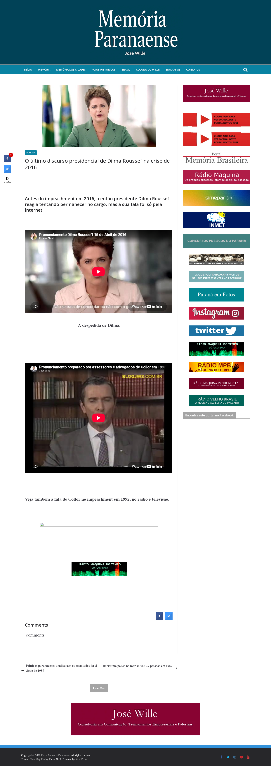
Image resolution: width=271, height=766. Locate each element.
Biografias (173, 69)
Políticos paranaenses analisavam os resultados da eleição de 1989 (61, 668)
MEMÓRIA (30, 152)
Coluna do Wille (148, 69)
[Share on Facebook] (159, 618)
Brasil (125, 69)
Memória (44, 69)
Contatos (193, 69)
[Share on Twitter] (169, 618)
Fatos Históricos (104, 69)
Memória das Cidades (71, 69)
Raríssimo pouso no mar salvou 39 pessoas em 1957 (138, 665)
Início (28, 69)
